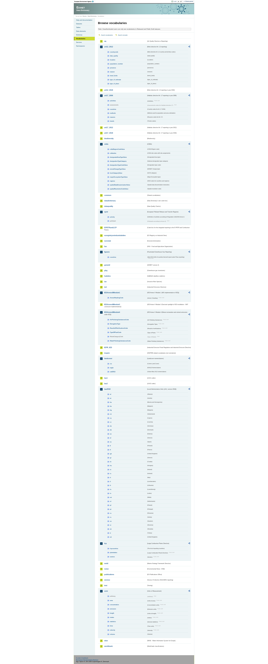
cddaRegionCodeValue (117, 149)
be (111, 406)
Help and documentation (84, 20)
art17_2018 (108, 133)
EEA (84, 1)
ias (105, 281)
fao (105, 246)
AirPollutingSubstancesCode (119, 319)
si (110, 525)
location (112, 60)
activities (113, 101)
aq (105, 41)
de (111, 426)
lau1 (106, 378)
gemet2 (107, 265)
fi (110, 446)
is (110, 473)
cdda (106, 144)
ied (105, 287)
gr (110, 458)
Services (79, 42)
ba (111, 402)
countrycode (114, 52)
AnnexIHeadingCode (116, 298)
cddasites (113, 153)
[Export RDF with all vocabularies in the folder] (189, 47)
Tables (78, 27)
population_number (116, 64)
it (110, 477)
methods (113, 113)
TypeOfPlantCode (115, 332)
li (110, 481)
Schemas (79, 35)
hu (111, 465)
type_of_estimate (115, 79)
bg (111, 410)
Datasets (79, 24)
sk (110, 529)
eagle (111, 368)
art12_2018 (108, 90)
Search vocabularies (107, 35)
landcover (108, 358)
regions (112, 181)
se (110, 521)
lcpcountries (114, 548)
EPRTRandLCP (110, 227)
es (110, 442)
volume (112, 634)
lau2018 (107, 389)
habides (107, 276)
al (110, 394)
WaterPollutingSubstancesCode (120, 341)
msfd (106, 563)
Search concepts (123, 35)
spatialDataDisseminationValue (120, 185)
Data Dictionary (92, 16)
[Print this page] (179, 1)
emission (113, 609)
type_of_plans (114, 83)
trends (112, 121)
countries (113, 109)
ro (110, 513)
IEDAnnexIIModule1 (112, 293)
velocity (112, 630)
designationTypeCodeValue (119, 165)
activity (112, 217)
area (111, 600)
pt (110, 509)
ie (110, 469)
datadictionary (110, 201)
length (112, 613)
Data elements (81, 31)
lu (110, 489)
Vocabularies (80, 38)
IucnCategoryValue (116, 173)
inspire (107, 353)
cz (110, 422)
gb (111, 454)
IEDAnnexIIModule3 (112, 304)
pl (110, 505)
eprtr (106, 212)
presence (113, 68)
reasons (112, 117)
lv (110, 493)
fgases (107, 252)
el (110, 438)
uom (106, 591)
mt (111, 497)
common (107, 195)
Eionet (84, 16)
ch (111, 414)
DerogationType (115, 324)
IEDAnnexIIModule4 (112, 312)
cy (110, 418)
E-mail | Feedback (82, 658)
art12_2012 (108, 47)
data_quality (114, 56)
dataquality (108, 206)
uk (111, 537)
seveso (107, 580)
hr (110, 461)
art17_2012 (108, 127)
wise (106, 641)
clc (111, 364)
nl (110, 501)
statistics (113, 621)
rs (110, 517)
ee (110, 434)
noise (106, 569)
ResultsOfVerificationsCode (119, 328)
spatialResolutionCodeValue (119, 189)
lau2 (106, 383)
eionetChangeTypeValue (118, 169)
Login (175, 1)
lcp (105, 543)
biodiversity (109, 138)
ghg (105, 270)
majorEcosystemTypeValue (119, 177)
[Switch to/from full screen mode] (181, 1)
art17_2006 (108, 95)
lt (110, 485)
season (112, 72)
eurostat (107, 241)
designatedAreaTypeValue (118, 157)
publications (109, 574)
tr (110, 533)
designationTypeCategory (118, 161)
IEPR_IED (108, 347)
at (110, 398)
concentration (114, 604)
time (111, 626)
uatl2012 (112, 371)
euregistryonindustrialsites (115, 235)
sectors (112, 557)
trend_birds (113, 75)
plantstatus (113, 552)
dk (111, 430)
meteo (112, 617)
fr (110, 450)
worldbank (108, 646)
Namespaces (80, 46)
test (105, 585)
